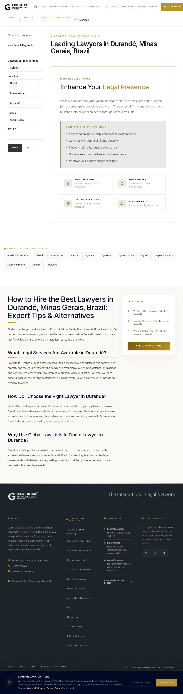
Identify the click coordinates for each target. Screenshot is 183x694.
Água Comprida (126, 255)
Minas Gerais (63, 17)
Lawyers (28, 17)
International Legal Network (146, 494)
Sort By (12, 128)
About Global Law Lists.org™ (75, 531)
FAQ (69, 607)
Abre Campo (56, 255)
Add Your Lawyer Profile (78, 569)
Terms (11, 666)
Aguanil (145, 255)
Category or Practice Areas (23, 60)
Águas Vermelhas (16, 264)
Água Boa (106, 255)
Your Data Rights (75, 626)
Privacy (22, 666)
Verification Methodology (79, 550)
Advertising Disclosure (78, 645)
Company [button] (152, 7)
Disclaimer (72, 617)
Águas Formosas (164, 255)
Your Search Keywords (20, 45)
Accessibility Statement (79, 598)
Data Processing (49, 666)
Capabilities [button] (94, 7)
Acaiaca (74, 255)
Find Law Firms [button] (56, 7)
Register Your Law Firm (78, 560)
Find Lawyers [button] (76, 7)
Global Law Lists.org (146, 667)
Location (13, 76)
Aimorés (36, 264)
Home (43, 7)
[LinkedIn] (164, 553)
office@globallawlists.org (24, 571)
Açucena (89, 255)
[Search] (36, 7)
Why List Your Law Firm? (79, 541)
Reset (30, 148)
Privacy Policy (54, 688)
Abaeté (39, 255)
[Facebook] (146, 553)
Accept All (166, 682)
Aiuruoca (52, 264)
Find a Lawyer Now (148, 346)
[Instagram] (155, 553)
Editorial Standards (76, 636)
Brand (63, 666)
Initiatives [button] (111, 7)
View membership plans (114, 582)
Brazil (44, 17)
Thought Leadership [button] (132, 7)
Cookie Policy (34, 688)
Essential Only (141, 682)
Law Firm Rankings (76, 579)
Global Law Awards (76, 588)
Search (15, 148)
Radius (12, 113)
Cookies (33, 666)
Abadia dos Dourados (17, 255)
